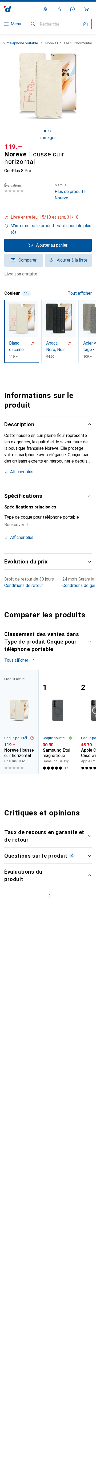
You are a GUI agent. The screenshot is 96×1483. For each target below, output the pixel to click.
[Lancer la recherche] (33, 24)
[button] (48, 217)
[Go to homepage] (7, 9)
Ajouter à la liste (72, 260)
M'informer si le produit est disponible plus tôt (50, 229)
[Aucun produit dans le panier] (86, 9)
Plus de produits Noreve (70, 191)
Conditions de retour (23, 585)
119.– (13, 147)
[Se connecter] (58, 9)
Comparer (27, 260)
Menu (16, 23)
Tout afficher (80, 293)
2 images (48, 137)
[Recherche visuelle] (85, 24)
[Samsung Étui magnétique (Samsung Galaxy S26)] (57, 722)
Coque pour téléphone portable (17, 738)
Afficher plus (21, 471)
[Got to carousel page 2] (49, 131)
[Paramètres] (45, 9)
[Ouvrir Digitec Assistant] (72, 9)
